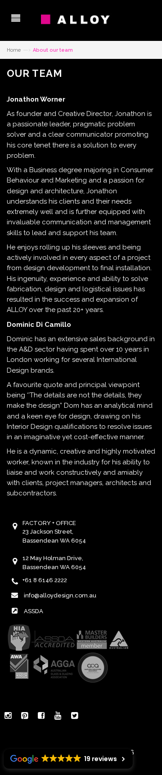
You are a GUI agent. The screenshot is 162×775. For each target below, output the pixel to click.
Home (14, 50)
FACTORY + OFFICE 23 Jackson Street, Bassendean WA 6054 (54, 532)
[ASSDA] (67, 653)
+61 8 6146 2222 (44, 580)
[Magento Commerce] (81, 19)
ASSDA (33, 611)
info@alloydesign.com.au (60, 595)
